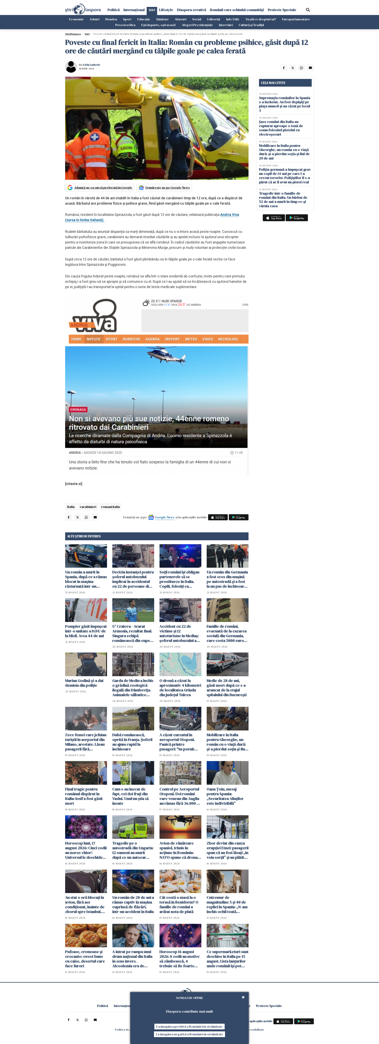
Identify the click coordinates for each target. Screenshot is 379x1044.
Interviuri (226, 25)
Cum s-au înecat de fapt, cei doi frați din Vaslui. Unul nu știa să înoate (130, 796)
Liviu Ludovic (91, 65)
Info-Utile (232, 19)
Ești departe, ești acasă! (158, 25)
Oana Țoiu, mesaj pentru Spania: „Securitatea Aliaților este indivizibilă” (225, 796)
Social (196, 19)
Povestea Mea (125, 25)
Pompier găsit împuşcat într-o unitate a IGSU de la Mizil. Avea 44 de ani (86, 631)
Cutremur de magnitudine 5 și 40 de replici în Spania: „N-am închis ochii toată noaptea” (227, 904)
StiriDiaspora (73, 34)
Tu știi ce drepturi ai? (260, 19)
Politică (114, 10)
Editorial (213, 19)
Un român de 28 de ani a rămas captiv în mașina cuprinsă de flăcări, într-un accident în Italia (133, 904)
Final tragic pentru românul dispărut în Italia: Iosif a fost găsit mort (84, 796)
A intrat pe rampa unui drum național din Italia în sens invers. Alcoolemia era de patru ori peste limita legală (132, 958)
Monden (111, 19)
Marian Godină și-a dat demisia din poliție (84, 683)
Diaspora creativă (191, 10)
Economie (76, 19)
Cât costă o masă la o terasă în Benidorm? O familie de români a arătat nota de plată (178, 904)
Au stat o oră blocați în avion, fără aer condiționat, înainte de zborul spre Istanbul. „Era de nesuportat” (84, 904)
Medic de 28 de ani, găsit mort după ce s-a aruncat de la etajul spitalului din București (227, 687)
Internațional (134, 10)
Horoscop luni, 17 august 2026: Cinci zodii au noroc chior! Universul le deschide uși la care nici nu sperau (86, 850)
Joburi (94, 19)
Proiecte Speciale (282, 10)
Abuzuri (180, 19)
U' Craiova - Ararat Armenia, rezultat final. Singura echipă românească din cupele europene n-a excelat (132, 633)
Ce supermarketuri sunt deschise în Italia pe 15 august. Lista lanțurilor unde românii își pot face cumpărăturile (228, 958)
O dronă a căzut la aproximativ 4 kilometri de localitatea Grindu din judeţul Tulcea (180, 687)
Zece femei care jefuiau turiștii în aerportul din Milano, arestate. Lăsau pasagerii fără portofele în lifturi (85, 741)
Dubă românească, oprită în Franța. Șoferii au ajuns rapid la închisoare (132, 741)
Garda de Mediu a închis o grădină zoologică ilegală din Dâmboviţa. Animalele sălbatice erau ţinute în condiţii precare (132, 687)
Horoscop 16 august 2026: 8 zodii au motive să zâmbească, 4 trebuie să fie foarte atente (179, 958)
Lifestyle (166, 10)
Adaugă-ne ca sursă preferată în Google (103, 187)
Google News (164, 517)
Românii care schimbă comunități (237, 10)
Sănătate (162, 19)
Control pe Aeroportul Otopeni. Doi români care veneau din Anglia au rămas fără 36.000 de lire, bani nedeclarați (180, 796)
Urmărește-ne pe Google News (167, 187)
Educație (143, 19)
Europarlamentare (296, 19)
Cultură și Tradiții (251, 25)
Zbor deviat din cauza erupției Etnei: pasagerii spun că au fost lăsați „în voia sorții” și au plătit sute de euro (228, 850)
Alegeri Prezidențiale (197, 25)
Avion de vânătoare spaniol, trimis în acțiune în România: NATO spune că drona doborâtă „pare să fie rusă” (178, 850)
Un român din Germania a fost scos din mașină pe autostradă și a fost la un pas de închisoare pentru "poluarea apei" (227, 579)
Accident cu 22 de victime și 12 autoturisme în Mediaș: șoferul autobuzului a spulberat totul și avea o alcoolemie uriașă (180, 633)
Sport (127, 19)
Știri (152, 10)
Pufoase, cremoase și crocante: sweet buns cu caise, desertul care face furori (85, 958)
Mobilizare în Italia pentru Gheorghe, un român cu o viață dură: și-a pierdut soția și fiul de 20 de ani (226, 741)
